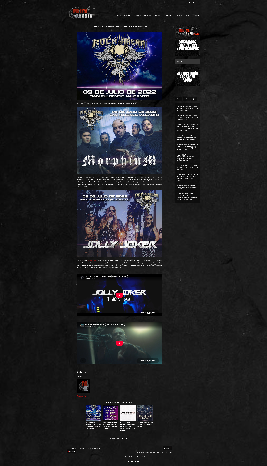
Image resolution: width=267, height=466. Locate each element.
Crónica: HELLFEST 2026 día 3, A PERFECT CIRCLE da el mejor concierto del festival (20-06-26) (187, 147)
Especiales (178, 15)
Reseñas (147, 15)
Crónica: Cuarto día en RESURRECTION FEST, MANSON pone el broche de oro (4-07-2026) (187, 196)
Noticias (127, 15)
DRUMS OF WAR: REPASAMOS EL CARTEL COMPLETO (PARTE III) (187, 167)
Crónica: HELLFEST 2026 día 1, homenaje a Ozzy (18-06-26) (187, 186)
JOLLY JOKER (92, 260)
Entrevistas (167, 15)
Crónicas (157, 15)
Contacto (195, 15)
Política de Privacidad (137, 457)
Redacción (81, 396)
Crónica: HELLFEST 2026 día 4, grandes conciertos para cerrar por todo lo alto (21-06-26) (187, 127)
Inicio (119, 15)
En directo (137, 15)
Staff (187, 15)
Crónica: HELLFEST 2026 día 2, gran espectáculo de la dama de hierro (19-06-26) (187, 176)
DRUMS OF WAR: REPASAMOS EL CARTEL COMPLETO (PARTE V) (187, 108)
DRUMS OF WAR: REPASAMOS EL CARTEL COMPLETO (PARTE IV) (187, 117)
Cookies (125, 457)
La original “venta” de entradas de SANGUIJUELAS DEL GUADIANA (186, 137)
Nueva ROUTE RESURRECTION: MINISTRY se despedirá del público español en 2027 (187, 158)
